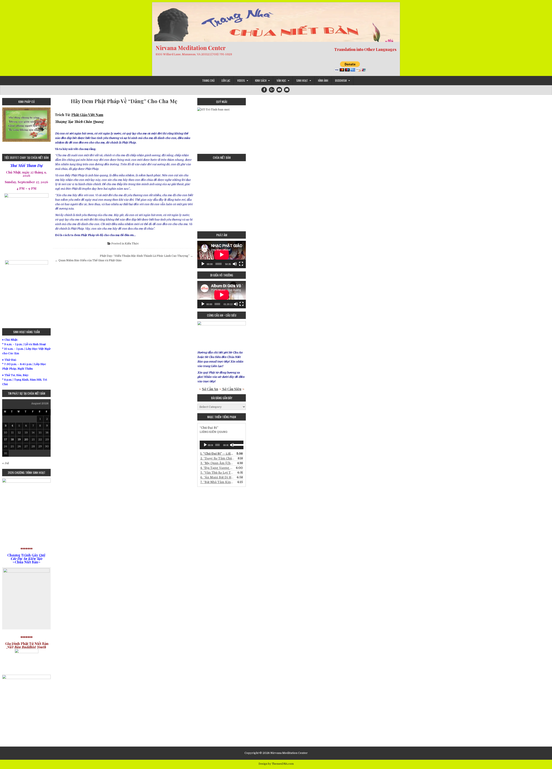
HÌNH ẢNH (323, 80)
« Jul (5, 463)
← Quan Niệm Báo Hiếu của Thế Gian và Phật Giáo (88, 260)
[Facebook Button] (264, 90)
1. (217, 453)
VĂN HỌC (281, 80)
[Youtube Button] (279, 90)
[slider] (237, 444)
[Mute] (235, 264)
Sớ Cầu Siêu (231, 389)
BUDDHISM (341, 80)
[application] (221, 254)
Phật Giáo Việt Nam (87, 114)
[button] (5, 129)
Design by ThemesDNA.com (276, 763)
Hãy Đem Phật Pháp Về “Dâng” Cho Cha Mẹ (124, 101)
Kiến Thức (132, 243)
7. (217, 482)
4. (217, 468)
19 (19, 439)
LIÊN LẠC (225, 80)
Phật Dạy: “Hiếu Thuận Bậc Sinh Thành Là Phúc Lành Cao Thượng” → (146, 255)
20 (26, 439)
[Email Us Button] (287, 90)
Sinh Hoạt (302, 80)
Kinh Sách (261, 80)
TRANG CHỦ (208, 80)
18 (12, 439)
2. (217, 458)
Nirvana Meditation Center (191, 48)
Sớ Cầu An (210, 389)
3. (217, 463)
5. (217, 472)
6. (217, 477)
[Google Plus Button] (271, 90)
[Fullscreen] (241, 264)
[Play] (203, 264)
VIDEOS (241, 80)
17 (5, 439)
